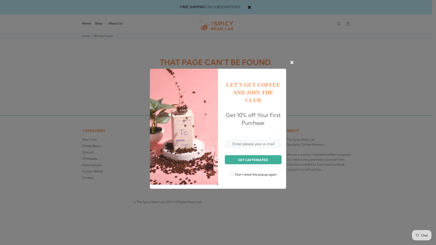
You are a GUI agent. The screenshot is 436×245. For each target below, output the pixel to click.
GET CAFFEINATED (253, 160)
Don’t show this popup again (256, 174)
